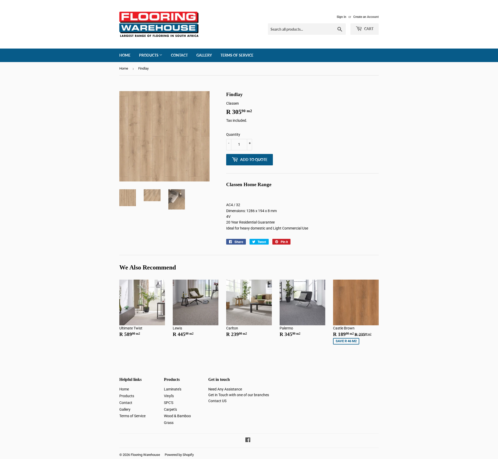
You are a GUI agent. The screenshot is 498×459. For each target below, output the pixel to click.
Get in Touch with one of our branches (238, 395)
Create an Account (366, 17)
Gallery (204, 55)
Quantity (233, 134)
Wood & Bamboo (177, 416)
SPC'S (168, 403)
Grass (169, 423)
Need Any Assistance (225, 389)
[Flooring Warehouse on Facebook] (248, 440)
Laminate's (172, 389)
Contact (179, 55)
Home (124, 55)
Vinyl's (169, 396)
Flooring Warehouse (145, 455)
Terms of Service (236, 55)
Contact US (217, 401)
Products (149, 55)
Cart (368, 28)
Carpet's (170, 409)
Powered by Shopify (179, 455)
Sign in (341, 17)
